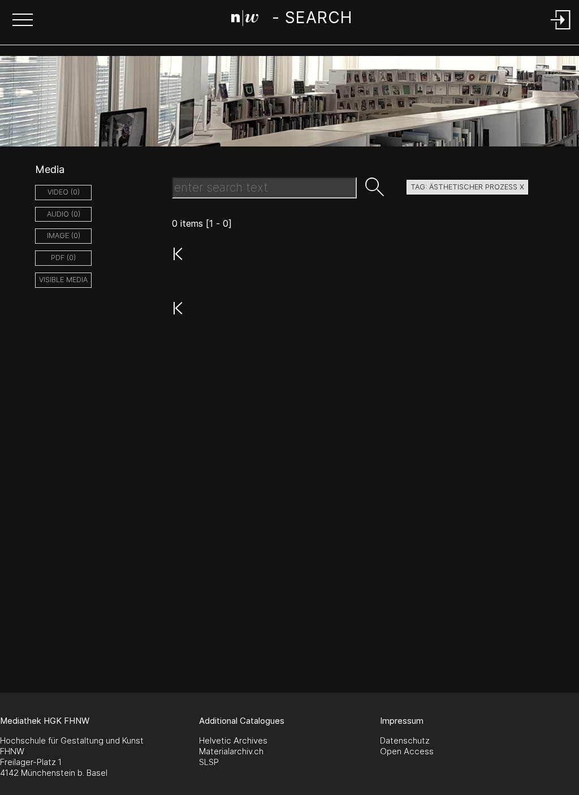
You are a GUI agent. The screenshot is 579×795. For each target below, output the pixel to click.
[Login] (560, 30)
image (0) (63, 235)
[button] (22, 21)
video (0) (63, 192)
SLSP (209, 762)
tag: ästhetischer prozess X (467, 187)
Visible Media (63, 279)
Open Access (407, 751)
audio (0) (63, 214)
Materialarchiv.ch (231, 751)
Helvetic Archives (233, 740)
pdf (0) (63, 257)
